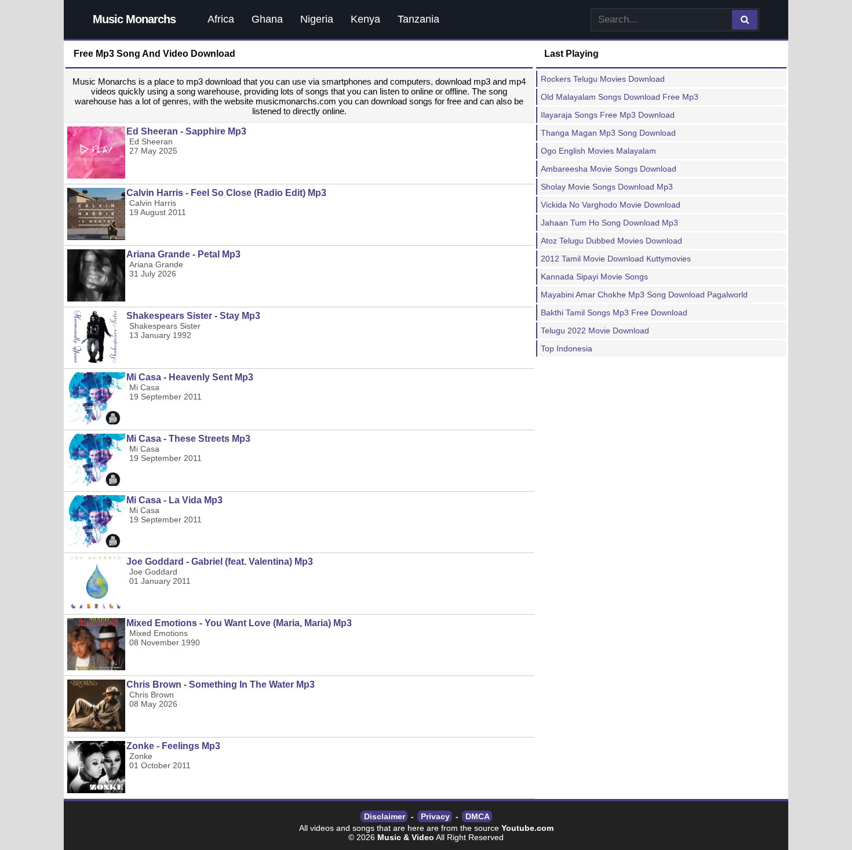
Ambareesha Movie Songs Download (608, 168)
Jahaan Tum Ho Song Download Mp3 (609, 222)
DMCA (477, 816)
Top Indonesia (566, 348)
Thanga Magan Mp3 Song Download (608, 132)
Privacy (435, 816)
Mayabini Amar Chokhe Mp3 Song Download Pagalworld (644, 294)
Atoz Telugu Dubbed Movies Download (611, 240)
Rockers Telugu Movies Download (603, 78)
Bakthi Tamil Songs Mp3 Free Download (614, 312)
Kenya (365, 19)
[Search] (745, 20)
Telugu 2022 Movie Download (595, 330)
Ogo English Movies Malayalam (598, 150)
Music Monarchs (134, 19)
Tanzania (418, 19)
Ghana (267, 19)
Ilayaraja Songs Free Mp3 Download (608, 114)
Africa (220, 19)
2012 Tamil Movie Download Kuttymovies (616, 258)
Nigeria (316, 19)
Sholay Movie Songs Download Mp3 (607, 186)
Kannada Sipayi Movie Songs (594, 276)
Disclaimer (384, 816)
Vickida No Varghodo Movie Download (610, 204)
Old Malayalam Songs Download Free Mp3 (619, 96)
